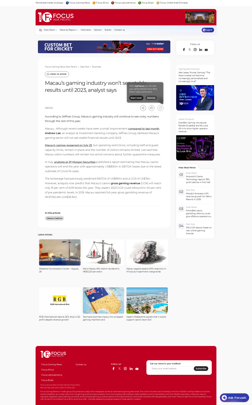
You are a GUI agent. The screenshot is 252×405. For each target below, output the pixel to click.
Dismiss (151, 98)
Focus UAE (81, 399)
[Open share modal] (143, 108)
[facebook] (184, 49)
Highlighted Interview (189, 69)
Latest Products (186, 119)
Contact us (119, 30)
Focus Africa (47, 369)
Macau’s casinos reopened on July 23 (68, 145)
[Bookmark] (160, 108)
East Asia (84, 66)
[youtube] (206, 49)
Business (96, 66)
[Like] (151, 108)
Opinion (98, 30)
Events (108, 30)
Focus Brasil (47, 380)
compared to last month (143, 128)
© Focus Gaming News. (48, 385)
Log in (209, 30)
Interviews (86, 30)
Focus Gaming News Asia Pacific (61, 66)
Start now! (136, 98)
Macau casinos (54, 218)
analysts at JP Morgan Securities (74, 162)
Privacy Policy (75, 385)
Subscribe (201, 368)
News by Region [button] (68, 30)
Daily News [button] (49, 30)
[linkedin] (200, 49)
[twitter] (189, 49)
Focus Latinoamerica (51, 375)
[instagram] (195, 49)
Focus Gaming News (51, 364)
